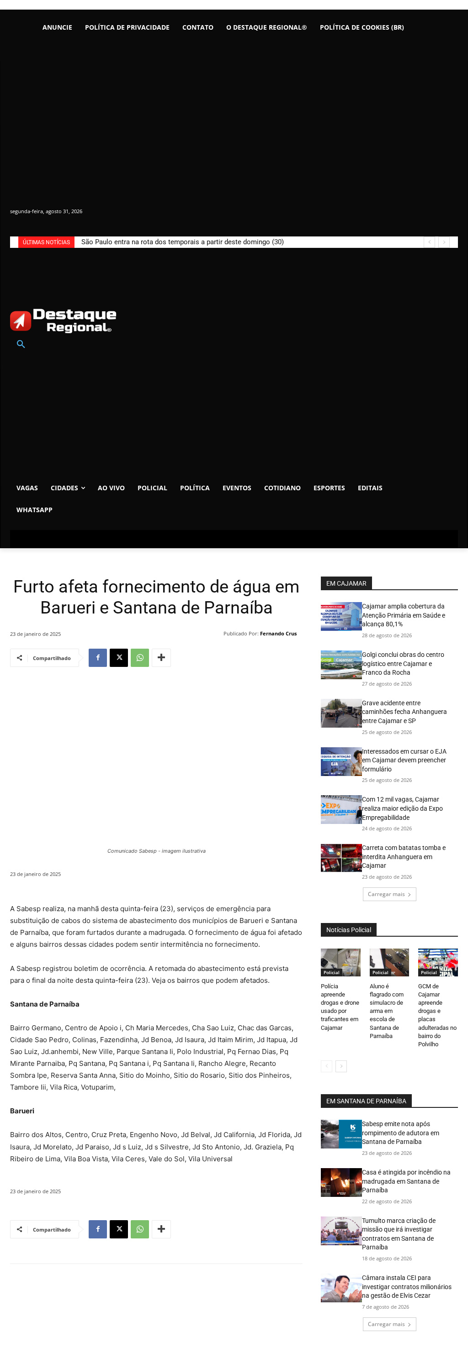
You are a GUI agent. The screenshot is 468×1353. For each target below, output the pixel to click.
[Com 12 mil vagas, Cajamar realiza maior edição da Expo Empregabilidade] (341, 809)
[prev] (429, 242)
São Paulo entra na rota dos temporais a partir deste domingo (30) (182, 242)
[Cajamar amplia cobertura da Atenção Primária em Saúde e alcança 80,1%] (341, 616)
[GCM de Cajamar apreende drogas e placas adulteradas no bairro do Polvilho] (438, 962)
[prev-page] (326, 1066)
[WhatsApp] (140, 658)
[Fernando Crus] (217, 633)
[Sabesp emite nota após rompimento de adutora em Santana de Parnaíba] (341, 1134)
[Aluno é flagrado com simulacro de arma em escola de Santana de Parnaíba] (390, 962)
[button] (21, 345)
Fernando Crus (278, 633)
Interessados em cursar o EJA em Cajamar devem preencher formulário (404, 760)
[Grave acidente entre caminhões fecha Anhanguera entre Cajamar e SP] (341, 713)
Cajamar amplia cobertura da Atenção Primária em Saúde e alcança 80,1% (403, 615)
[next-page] (341, 1066)
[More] (161, 658)
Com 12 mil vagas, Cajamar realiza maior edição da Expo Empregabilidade (402, 808)
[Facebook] (98, 658)
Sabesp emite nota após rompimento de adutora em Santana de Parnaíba (400, 1132)
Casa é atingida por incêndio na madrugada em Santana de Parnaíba (406, 1181)
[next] (444, 242)
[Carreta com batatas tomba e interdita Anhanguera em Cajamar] (341, 858)
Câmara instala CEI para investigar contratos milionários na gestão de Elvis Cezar (407, 1286)
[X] (119, 658)
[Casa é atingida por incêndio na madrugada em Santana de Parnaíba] (341, 1182)
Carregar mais (386, 894)
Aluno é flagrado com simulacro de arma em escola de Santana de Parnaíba (387, 1011)
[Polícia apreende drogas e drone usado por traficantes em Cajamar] (341, 962)
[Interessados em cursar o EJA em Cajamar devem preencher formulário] (341, 761)
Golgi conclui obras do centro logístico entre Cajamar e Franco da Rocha (403, 663)
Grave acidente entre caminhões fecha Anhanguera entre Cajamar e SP (404, 711)
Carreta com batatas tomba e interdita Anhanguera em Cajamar (404, 856)
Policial (332, 972)
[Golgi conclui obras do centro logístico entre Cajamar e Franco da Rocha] (341, 664)
